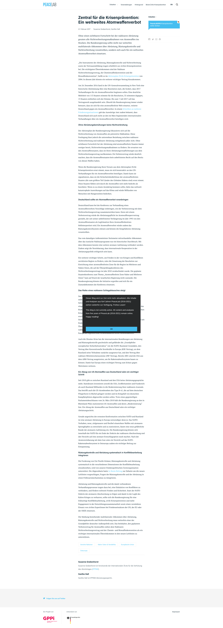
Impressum (176, 612)
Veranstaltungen (126, 4)
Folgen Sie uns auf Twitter (55, 598)
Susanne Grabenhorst (101, 29)
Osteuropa (83, 550)
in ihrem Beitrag (115, 471)
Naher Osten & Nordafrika (107, 544)
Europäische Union (127, 544)
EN (172, 4)
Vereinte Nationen (86, 544)
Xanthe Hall (115, 29)
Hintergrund (139, 4)
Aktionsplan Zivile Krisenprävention (123, 76)
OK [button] (111, 329)
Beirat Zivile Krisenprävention (156, 4)
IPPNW (95, 569)
